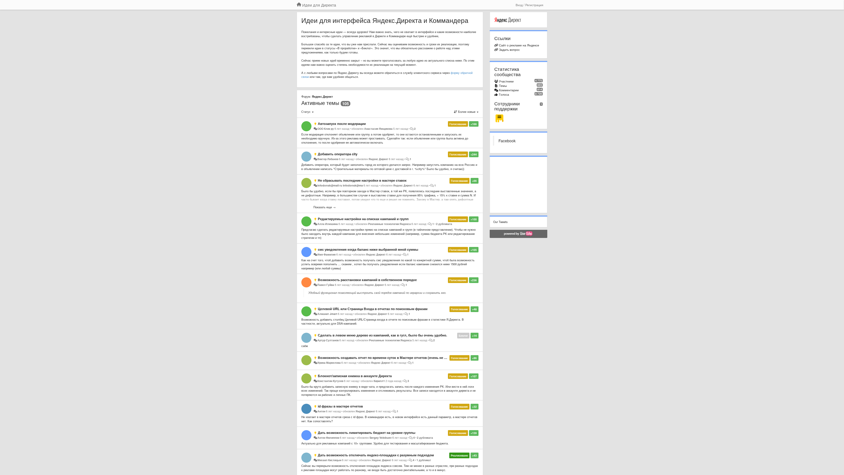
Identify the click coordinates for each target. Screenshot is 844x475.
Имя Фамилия (326, 254)
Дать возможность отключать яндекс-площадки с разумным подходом (376, 455)
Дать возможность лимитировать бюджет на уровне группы (366, 432)
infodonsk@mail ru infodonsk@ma (340, 185)
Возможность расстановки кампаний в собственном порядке (367, 279)
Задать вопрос (509, 49)
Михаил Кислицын (329, 460)
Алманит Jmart (327, 314)
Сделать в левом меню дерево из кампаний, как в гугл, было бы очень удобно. (382, 335)
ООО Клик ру (325, 129)
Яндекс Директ (378, 159)
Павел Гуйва (325, 285)
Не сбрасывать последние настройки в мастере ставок (362, 180)
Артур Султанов (328, 340)
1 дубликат (424, 460)
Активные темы (320, 102)
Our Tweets (500, 222)
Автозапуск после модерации (342, 123)
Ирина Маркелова (329, 363)
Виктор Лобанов (327, 159)
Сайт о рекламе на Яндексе (519, 45)
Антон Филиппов (328, 438)
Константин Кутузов (330, 381)
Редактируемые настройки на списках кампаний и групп (363, 218)
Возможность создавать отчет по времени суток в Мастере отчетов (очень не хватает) (387, 357)
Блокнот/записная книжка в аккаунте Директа (355, 375)
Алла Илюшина (327, 224)
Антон (321, 411)
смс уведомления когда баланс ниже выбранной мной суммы (368, 249)
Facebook (507, 140)
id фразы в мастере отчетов (340, 406)
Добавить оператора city (337, 154)
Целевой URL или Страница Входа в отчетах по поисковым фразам (372, 308)
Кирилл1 (379, 381)
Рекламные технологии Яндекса (389, 224)
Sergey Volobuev (380, 438)
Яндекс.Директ (322, 96)
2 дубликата (444, 224)
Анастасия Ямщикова (378, 129)
